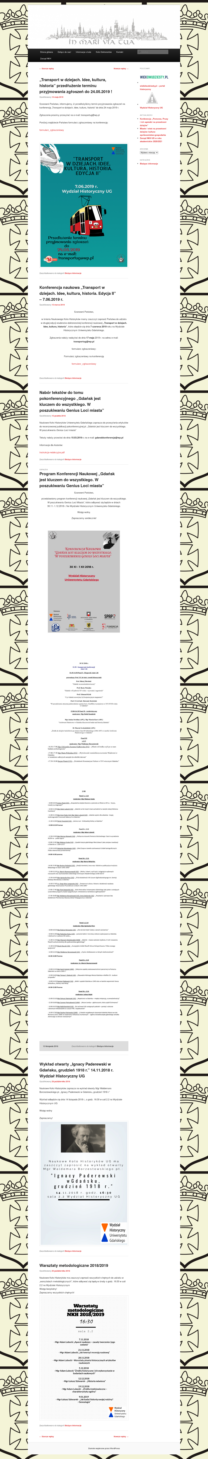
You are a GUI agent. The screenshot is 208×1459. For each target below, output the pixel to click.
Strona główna (46, 51)
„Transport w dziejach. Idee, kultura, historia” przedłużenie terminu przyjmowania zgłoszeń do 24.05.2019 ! (75, 85)
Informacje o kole (83, 51)
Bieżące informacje (73, 273)
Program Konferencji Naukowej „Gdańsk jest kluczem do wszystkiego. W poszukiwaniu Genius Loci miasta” (77, 479)
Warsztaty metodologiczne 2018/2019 (73, 1265)
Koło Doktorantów (104, 51)
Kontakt (119, 51)
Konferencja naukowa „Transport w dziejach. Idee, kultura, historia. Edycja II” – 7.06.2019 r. (77, 293)
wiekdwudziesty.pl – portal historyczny (152, 87)
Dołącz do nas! (64, 51)
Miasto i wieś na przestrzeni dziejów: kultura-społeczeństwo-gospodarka (153, 131)
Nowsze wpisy (121, 68)
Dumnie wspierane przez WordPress (104, 1448)
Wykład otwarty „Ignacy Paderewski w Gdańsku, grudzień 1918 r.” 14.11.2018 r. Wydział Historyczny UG (76, 1070)
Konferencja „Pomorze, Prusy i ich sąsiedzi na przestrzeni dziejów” (154, 122)
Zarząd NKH (45, 58)
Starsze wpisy (46, 68)
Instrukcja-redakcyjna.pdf (52, 452)
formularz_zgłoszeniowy (51, 129)
